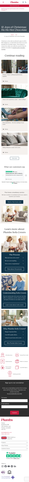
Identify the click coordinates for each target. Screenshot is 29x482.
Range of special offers (11, 332)
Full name (4, 397)
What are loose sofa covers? (12, 257)
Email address (5, 404)
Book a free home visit (14, 5)
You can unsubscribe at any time (14, 393)
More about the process (14, 269)
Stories (6, 81)
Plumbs (14, 2)
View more (14, 158)
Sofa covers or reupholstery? (12, 263)
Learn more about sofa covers (14, 305)
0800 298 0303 (5, 434)
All (16, 34)
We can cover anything (10, 260)
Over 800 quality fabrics (11, 335)
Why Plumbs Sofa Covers (14, 343)
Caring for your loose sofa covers (13, 338)
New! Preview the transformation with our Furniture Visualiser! (12, 9)
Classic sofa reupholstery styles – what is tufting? (14, 99)
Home (12, 34)
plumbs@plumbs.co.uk (6, 432)
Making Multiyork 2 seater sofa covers (11, 147)
